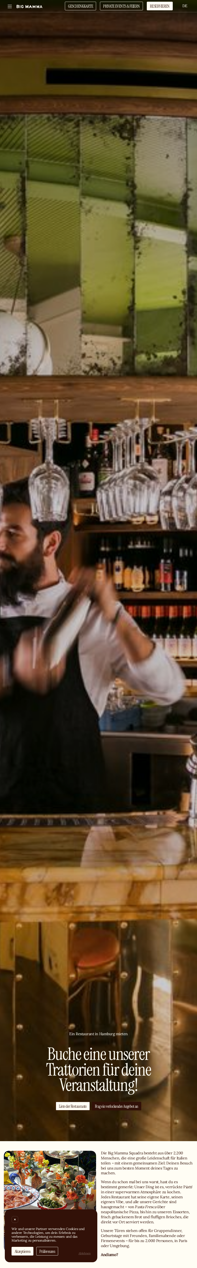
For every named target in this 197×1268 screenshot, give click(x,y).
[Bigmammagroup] (29, 6)
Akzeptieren (22, 1251)
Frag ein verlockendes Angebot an (116, 1106)
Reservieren (160, 6)
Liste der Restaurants (73, 1106)
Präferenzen (47, 1251)
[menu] (10, 6)
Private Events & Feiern (121, 6)
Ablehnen (85, 1253)
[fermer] (15, 1219)
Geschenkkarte (80, 6)
